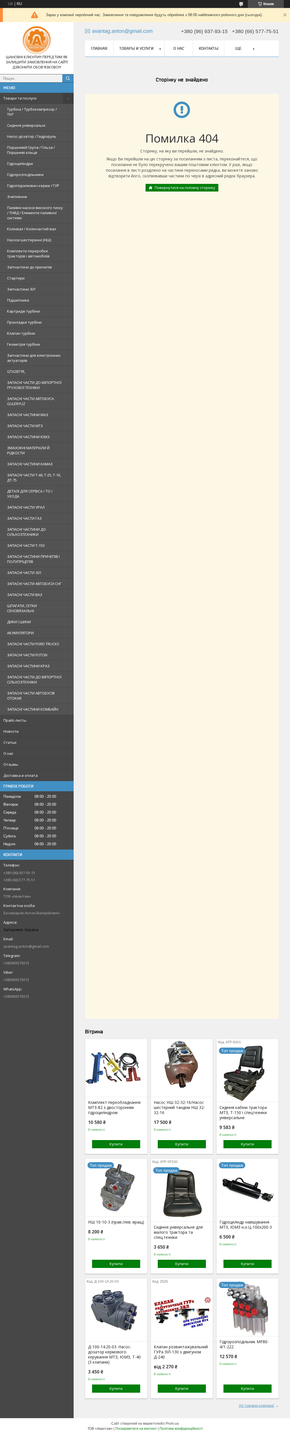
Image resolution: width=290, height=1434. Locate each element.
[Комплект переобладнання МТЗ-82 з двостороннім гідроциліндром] (116, 1068)
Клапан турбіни (21, 333)
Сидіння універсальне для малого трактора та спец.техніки (178, 1232)
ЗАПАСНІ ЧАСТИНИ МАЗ (27, 414)
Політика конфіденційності (181, 1429)
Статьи (9, 742)
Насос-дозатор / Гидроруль (31, 136)
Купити (116, 1144)
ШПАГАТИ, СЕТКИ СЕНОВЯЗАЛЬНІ (22, 608)
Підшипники (18, 300)
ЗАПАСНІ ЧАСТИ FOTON (27, 654)
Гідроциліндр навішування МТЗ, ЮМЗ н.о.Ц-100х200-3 (245, 1225)
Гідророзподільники (25, 174)
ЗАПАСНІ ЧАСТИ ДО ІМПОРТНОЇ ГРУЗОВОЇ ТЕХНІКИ (34, 385)
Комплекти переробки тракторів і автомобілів (28, 253)
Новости (11, 731)
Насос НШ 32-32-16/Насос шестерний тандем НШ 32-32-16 (179, 1107)
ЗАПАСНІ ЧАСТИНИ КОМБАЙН (32, 709)
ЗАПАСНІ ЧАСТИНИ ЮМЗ (28, 436)
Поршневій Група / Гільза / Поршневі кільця (31, 150)
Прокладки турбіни (24, 322)
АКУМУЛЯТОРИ (20, 632)
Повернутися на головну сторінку (185, 187)
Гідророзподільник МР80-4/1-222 (244, 1344)
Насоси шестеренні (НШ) (29, 239)
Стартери (16, 278)
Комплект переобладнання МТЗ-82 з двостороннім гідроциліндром (114, 1107)
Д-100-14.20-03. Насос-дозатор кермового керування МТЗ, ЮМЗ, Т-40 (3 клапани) (114, 1354)
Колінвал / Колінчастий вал (31, 228)
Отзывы (10, 764)
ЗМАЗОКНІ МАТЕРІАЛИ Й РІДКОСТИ (28, 450)
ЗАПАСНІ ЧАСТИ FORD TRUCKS (33, 643)
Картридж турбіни (23, 311)
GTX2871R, (16, 371)
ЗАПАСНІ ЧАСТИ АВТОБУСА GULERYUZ (30, 401)
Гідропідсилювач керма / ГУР (33, 185)
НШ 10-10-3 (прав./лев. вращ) (116, 1222)
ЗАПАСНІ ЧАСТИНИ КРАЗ (28, 665)
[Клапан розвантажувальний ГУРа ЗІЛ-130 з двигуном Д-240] (182, 1313)
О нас (8, 753)
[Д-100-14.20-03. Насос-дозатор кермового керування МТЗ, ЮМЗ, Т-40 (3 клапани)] (116, 1313)
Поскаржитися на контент (136, 1429)
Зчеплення (17, 196)
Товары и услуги (136, 48)
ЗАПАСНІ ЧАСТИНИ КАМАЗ (30, 463)
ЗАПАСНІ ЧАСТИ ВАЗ (24, 594)
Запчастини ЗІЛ (21, 289)
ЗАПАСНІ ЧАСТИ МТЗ (25, 425)
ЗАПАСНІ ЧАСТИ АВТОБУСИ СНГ (34, 583)
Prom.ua (172, 1424)
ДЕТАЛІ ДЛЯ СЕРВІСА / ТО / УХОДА (30, 494)
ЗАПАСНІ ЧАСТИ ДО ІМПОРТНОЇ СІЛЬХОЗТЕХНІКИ (34, 679)
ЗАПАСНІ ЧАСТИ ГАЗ (24, 518)
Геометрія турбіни (23, 344)
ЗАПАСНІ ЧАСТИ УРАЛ (26, 507)
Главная (99, 48)
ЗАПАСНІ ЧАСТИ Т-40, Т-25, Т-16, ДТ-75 (34, 477)
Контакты (208, 48)
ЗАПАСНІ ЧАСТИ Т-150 (25, 545)
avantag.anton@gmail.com (26, 946)
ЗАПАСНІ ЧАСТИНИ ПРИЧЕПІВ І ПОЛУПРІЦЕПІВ (33, 559)
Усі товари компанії (256, 1405)
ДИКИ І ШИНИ (19, 621)
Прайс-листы (14, 720)
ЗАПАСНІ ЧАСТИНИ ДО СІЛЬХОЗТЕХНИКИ (26, 532)
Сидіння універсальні (26, 125)
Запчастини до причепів (29, 267)
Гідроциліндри (20, 163)
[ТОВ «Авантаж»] (36, 40)
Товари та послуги (20, 98)
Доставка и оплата (20, 775)
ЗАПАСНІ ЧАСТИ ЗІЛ (24, 572)
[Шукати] (68, 78)
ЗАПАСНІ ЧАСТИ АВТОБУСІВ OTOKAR (31, 696)
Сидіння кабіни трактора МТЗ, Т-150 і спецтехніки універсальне (243, 1112)
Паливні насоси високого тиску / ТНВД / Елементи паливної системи (35, 212)
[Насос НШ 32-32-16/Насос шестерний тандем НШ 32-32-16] (182, 1068)
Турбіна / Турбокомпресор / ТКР (32, 112)
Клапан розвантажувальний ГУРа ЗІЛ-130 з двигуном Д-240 (181, 1352)
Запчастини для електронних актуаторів (34, 358)
